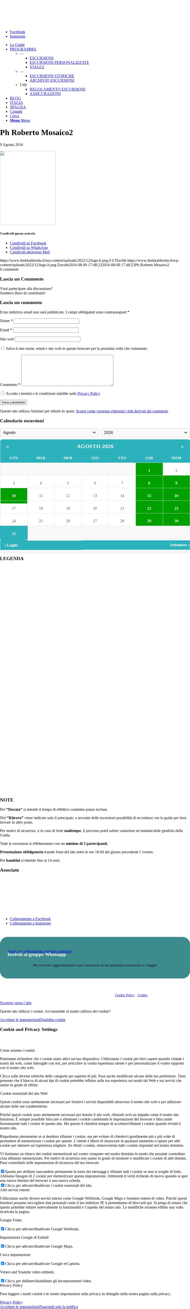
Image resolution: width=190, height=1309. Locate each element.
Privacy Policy (88, 393)
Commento (10, 384)
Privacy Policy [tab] (11, 1285)
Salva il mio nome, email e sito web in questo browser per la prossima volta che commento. (77, 348)
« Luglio (11, 545)
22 (149, 508)
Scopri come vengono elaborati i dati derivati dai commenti (122, 411)
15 (149, 496)
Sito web (7, 339)
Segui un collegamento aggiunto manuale (39, 951)
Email (6, 330)
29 (149, 521)
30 (176, 521)
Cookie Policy (125, 995)
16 (176, 496)
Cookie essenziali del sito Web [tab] (24, 1093)
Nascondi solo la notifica (58, 1307)
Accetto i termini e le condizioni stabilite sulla (53, 393)
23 (176, 508)
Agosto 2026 (95, 446)
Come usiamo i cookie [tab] (17, 1050)
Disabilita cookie (52, 1020)
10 (14, 496)
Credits (142, 995)
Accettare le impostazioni (19, 1020)
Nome (6, 321)
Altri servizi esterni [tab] (14, 1190)
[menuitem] (100, 45)
